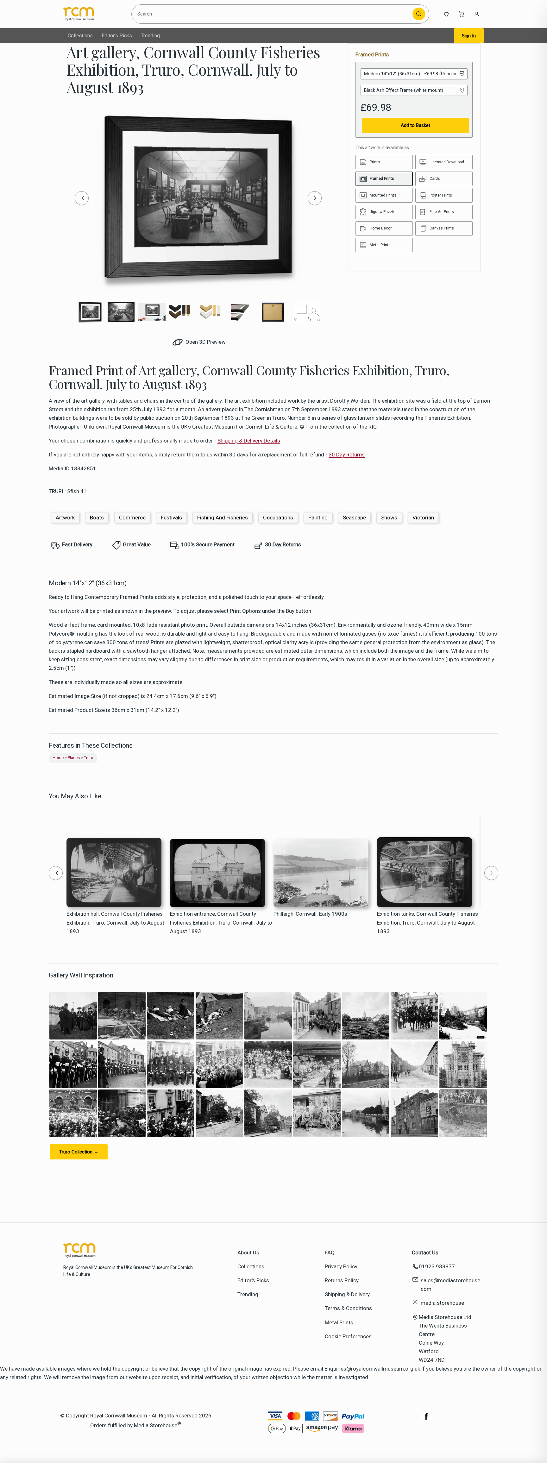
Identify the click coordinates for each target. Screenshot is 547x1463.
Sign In (469, 36)
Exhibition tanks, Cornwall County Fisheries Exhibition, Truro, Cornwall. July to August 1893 (427, 922)
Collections (80, 36)
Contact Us (425, 1252)
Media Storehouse (155, 1425)
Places (74, 757)
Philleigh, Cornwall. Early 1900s (310, 914)
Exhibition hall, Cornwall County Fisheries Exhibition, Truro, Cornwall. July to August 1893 (115, 922)
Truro (88, 757)
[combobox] (273, 14)
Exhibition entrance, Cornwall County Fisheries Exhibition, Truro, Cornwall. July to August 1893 (221, 922)
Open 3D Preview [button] (205, 342)
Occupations (278, 517)
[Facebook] (426, 1419)
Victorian (423, 517)
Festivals (171, 517)
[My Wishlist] (446, 14)
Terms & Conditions (348, 1308)
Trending (150, 36)
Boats (97, 517)
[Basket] (461, 14)
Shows (389, 517)
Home (58, 757)
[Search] (418, 14)
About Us (248, 1252)
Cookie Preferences (348, 1336)
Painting (318, 517)
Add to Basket (415, 125)
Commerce (132, 517)
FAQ (330, 1252)
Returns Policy (342, 1280)
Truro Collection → (78, 1152)
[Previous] (82, 198)
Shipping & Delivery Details (248, 440)
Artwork (65, 517)
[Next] (315, 198)
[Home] (92, 14)
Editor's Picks (117, 36)
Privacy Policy (341, 1266)
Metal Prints (339, 1322)
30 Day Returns (347, 454)
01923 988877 (437, 1266)
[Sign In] (477, 14)
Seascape (354, 517)
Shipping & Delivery (347, 1294)
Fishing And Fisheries (222, 517)
